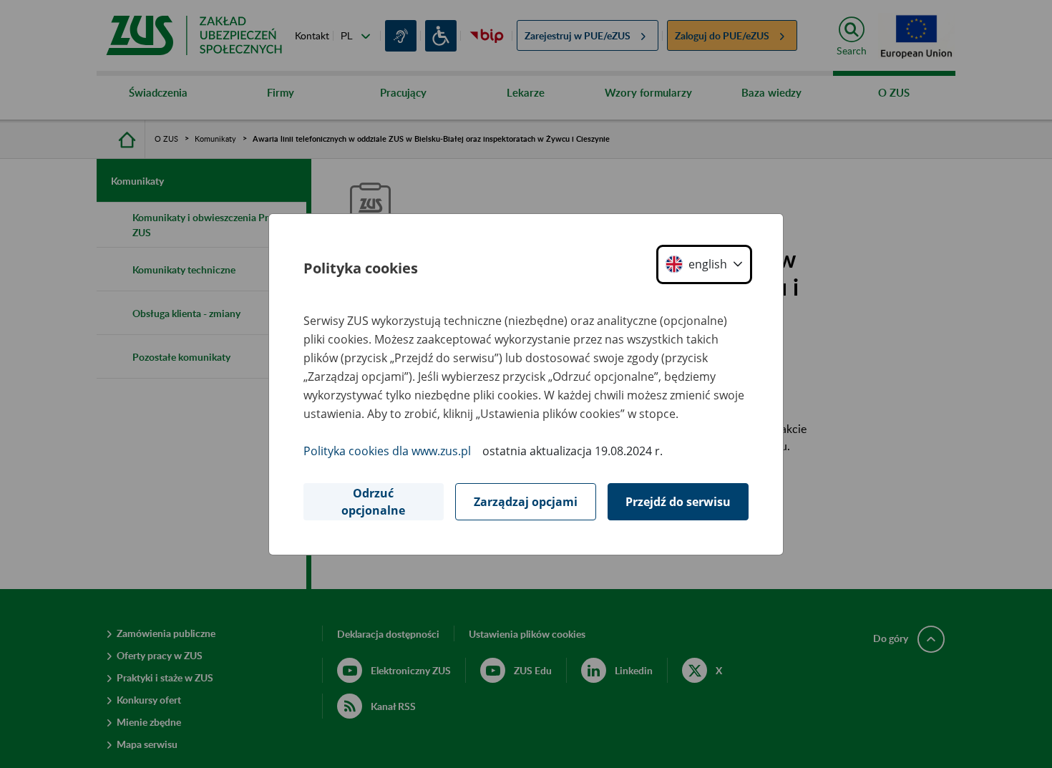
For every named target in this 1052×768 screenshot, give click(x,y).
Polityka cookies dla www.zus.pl (387, 451)
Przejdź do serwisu (678, 502)
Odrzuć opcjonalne (373, 501)
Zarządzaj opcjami (526, 502)
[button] (704, 264)
